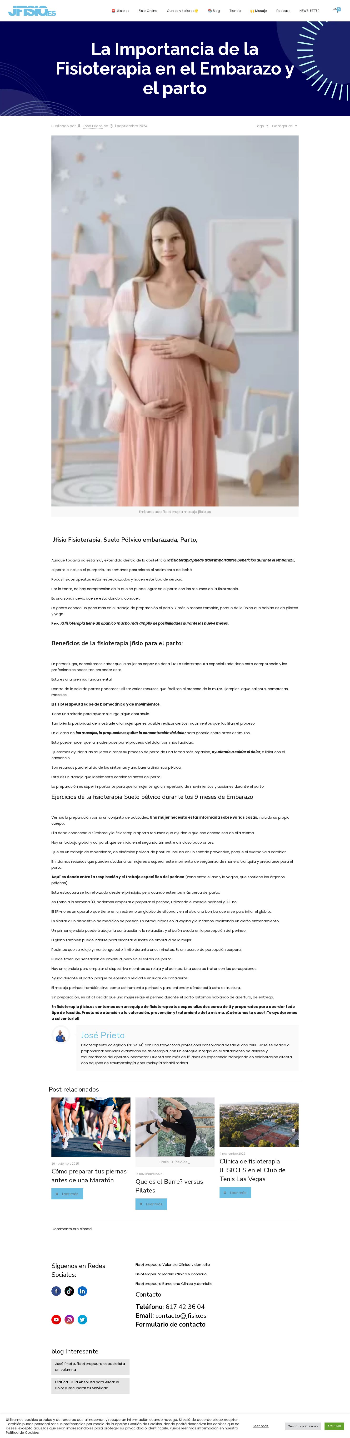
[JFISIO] (32, 10)
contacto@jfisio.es (180, 1315)
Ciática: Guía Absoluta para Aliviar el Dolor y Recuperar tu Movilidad (87, 1384)
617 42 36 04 (185, 1307)
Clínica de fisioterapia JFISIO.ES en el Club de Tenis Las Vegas (252, 1170)
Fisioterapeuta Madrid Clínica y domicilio (171, 1274)
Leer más (261, 1426)
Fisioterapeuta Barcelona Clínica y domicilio (174, 1283)
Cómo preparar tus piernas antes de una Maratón (89, 1176)
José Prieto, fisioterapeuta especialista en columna (90, 1366)
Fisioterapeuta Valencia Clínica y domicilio (172, 1264)
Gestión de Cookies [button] (303, 1426)
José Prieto (93, 125)
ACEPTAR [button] (334, 1426)
